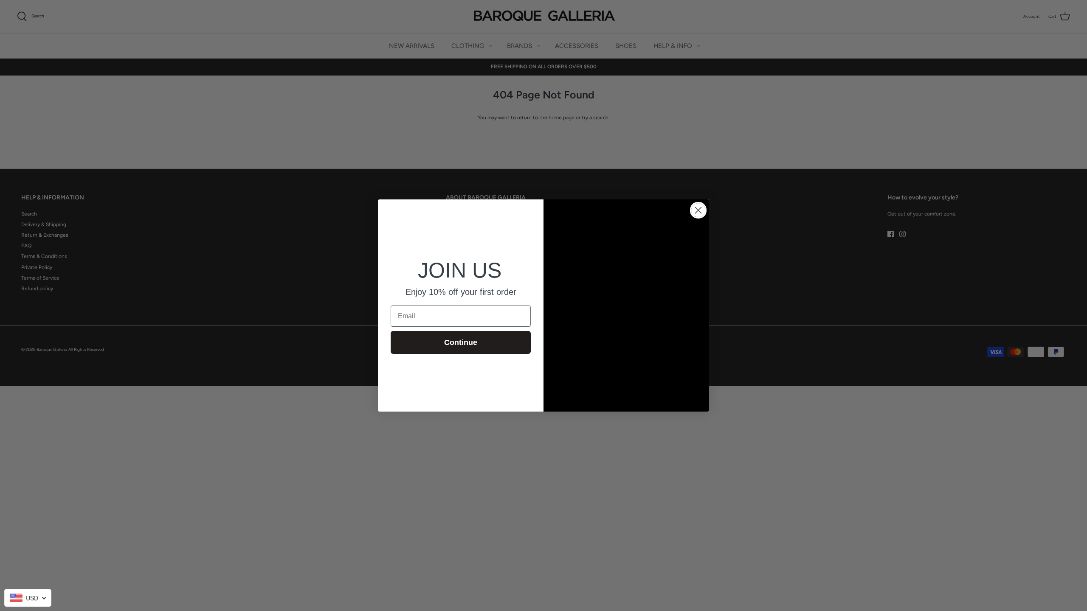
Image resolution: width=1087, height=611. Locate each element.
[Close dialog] (698, 210)
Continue (460, 342)
